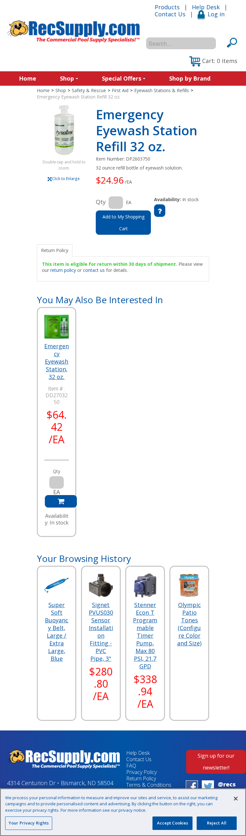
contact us (94, 270)
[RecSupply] (73, 31)
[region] (123, 812)
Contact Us (170, 14)
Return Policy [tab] (54, 250)
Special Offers (121, 78)
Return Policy (141, 778)
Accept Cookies (172, 823)
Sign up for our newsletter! (216, 761)
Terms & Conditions (148, 784)
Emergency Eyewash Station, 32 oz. (56, 361)
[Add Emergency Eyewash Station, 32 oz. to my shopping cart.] (61, 501)
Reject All (216, 823)
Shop (67, 78)
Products (167, 7)
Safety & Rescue (89, 90)
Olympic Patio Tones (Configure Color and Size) (189, 624)
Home (27, 78)
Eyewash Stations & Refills (161, 90)
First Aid (120, 90)
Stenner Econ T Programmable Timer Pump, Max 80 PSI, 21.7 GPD (145, 635)
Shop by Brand (189, 78)
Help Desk (206, 7)
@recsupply (227, 787)
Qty (101, 202)
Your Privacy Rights (29, 823)
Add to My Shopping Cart (123, 223)
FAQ (131, 765)
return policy (63, 270)
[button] (213, 61)
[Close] (236, 799)
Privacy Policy (141, 772)
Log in (216, 14)
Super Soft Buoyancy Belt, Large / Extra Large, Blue (56, 631)
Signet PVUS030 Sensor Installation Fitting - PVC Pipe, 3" (101, 631)
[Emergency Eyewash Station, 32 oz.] (56, 326)
